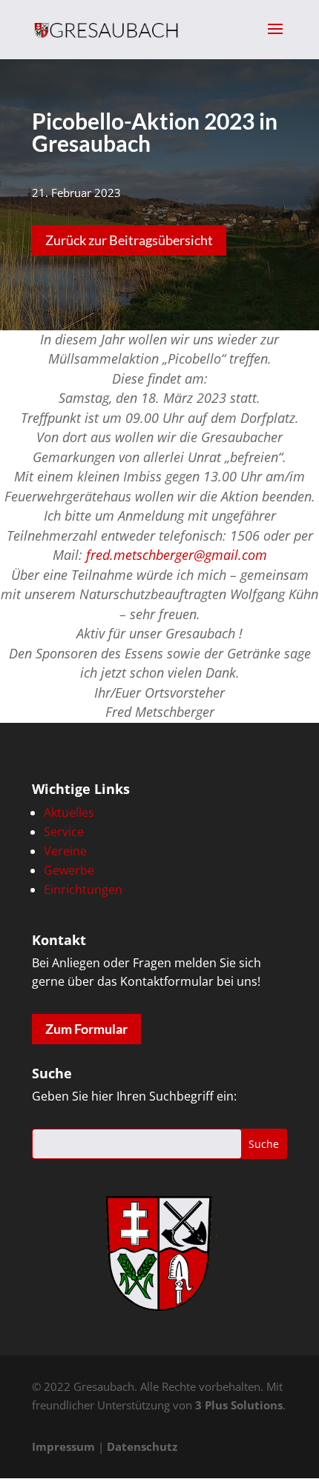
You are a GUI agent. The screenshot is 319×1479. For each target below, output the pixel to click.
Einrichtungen (83, 889)
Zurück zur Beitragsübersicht (129, 240)
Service (64, 832)
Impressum (63, 1446)
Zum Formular (86, 1029)
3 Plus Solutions (239, 1405)
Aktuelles (69, 812)
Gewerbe (69, 870)
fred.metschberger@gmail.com (176, 555)
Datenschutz (142, 1446)
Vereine (65, 851)
